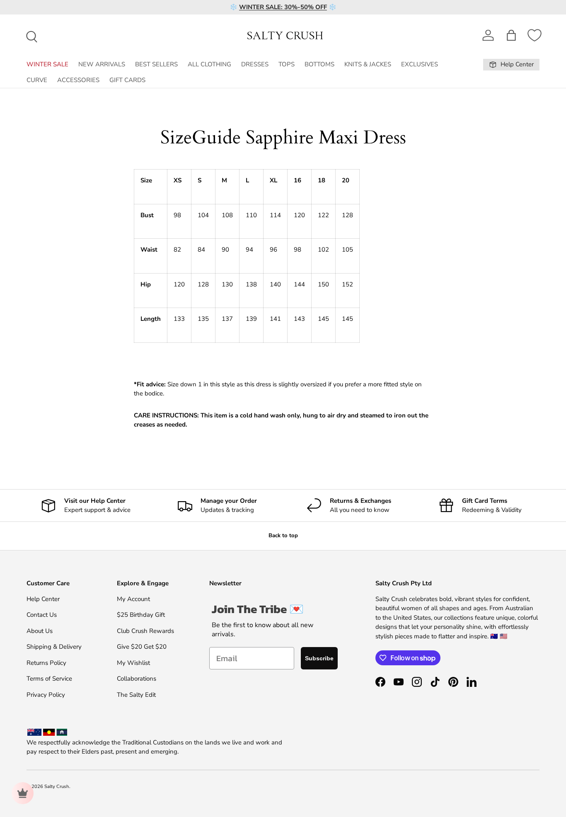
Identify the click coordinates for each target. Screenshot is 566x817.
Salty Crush (56, 786)
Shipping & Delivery (54, 646)
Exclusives (419, 64)
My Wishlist (133, 663)
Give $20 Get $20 (142, 646)
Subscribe (319, 658)
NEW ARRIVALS (101, 64)
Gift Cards (127, 80)
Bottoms (319, 64)
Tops (286, 64)
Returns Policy (46, 663)
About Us (40, 631)
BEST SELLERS (156, 64)
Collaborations (136, 678)
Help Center (43, 599)
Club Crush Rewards (145, 631)
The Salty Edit (136, 695)
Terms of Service (49, 678)
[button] (511, 35)
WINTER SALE (47, 64)
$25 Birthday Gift (141, 615)
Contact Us (42, 615)
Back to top (283, 535)
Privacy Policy (46, 695)
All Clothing (209, 64)
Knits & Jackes (367, 64)
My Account (133, 599)
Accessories (78, 80)
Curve (37, 80)
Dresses (254, 64)
